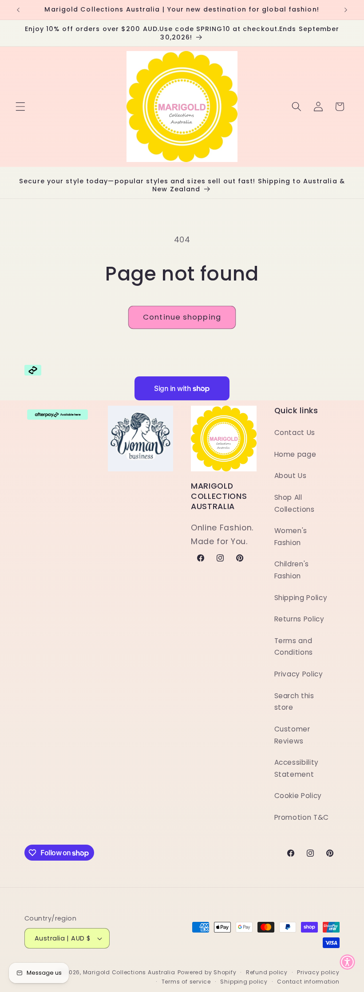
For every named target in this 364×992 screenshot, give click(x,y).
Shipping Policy (301, 597)
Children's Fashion (291, 570)
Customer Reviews (292, 735)
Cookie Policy (298, 795)
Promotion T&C (301, 817)
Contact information (308, 981)
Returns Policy (299, 619)
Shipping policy (244, 981)
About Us (290, 475)
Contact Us (295, 432)
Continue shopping (182, 317)
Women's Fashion (291, 536)
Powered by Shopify (207, 972)
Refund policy (267, 972)
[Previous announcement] (18, 10)
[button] (20, 106)
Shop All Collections (294, 503)
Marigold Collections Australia (129, 972)
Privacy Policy (298, 674)
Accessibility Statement (296, 768)
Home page (295, 454)
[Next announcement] (346, 10)
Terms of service (186, 981)
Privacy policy (318, 972)
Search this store (294, 701)
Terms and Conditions (293, 646)
